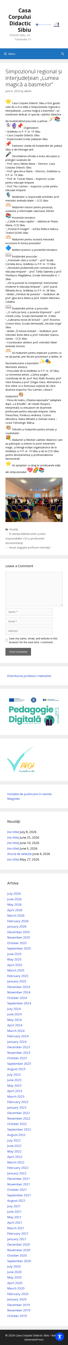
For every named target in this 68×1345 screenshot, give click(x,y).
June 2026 (14, 899)
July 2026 (14, 893)
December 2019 (18, 1305)
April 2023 (14, 1091)
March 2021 (15, 1228)
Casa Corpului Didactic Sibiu (19, 20)
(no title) (13, 832)
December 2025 (18, 932)
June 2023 (14, 1080)
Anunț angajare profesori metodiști (29, 547)
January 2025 (16, 981)
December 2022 (18, 1113)
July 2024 (14, 1009)
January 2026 (16, 926)
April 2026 (14, 910)
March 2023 (15, 1096)
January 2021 (16, 1239)
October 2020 (17, 1255)
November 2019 (18, 1310)
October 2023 (17, 1058)
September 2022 (19, 1129)
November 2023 (18, 1053)
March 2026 (15, 915)
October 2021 (17, 1190)
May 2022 (14, 1151)
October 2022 (17, 1124)
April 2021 (14, 1222)
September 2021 (19, 1195)
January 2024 (16, 1042)
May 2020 (14, 1277)
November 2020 (18, 1250)
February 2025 (17, 976)
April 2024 (14, 1025)
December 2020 (18, 1244)
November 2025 (18, 937)
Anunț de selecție (19, 854)
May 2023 (14, 1085)
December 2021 (18, 1179)
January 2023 (16, 1107)
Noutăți (13, 529)
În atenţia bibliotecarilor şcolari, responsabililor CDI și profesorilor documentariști (25, 538)
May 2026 (14, 904)
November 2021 (18, 1184)
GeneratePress (34, 1339)
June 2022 (14, 1146)
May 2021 (14, 1217)
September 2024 (19, 1003)
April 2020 (14, 1283)
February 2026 (17, 921)
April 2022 (14, 1157)
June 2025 (14, 954)
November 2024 (18, 992)
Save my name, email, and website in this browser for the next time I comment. (33, 640)
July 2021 (14, 1206)
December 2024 (18, 987)
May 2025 (14, 959)
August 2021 (16, 1200)
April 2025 (14, 965)
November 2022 (18, 1118)
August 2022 (16, 1135)
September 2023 (19, 1064)
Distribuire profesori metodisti (29, 676)
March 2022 (15, 1162)
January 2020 (16, 1299)
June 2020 (14, 1272)
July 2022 (14, 1140)
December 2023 (18, 1047)
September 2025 (19, 948)
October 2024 (17, 998)
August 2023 (16, 1069)
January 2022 (16, 1173)
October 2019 (17, 1316)
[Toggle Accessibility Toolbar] (59, 1336)
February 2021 (17, 1233)
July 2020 (14, 1266)
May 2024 (14, 1020)
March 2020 (15, 1288)
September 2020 (19, 1261)
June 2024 (14, 1014)
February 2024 (17, 1036)
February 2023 (17, 1102)
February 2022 (17, 1168)
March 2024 (15, 1031)
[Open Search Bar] (62, 53)
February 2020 (17, 1294)
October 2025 (17, 943)
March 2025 (15, 970)
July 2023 (14, 1074)
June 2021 (14, 1211)
